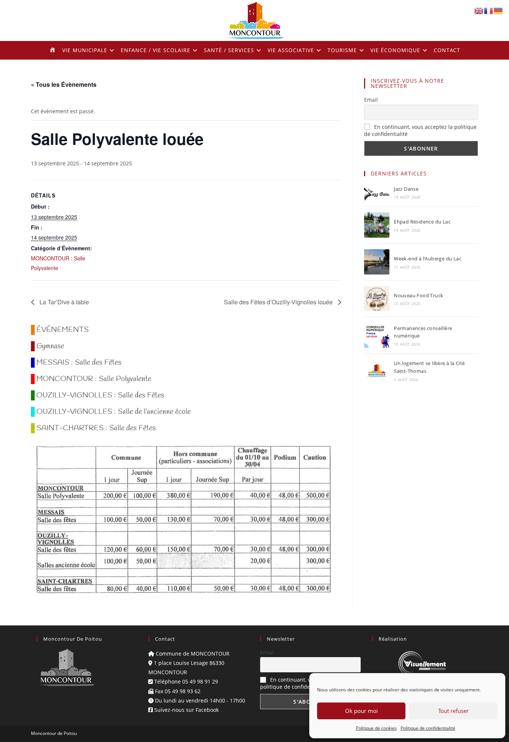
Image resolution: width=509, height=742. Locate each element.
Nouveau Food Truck (418, 295)
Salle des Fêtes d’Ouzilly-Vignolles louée (279, 302)
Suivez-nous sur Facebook (186, 709)
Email (371, 99)
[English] (479, 10)
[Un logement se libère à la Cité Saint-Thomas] (376, 370)
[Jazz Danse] (376, 192)
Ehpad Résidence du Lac (422, 221)
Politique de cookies (376, 728)
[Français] (489, 10)
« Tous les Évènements (64, 84)
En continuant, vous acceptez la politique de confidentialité (304, 683)
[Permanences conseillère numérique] (376, 335)
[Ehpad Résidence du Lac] (376, 225)
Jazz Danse (406, 189)
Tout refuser (453, 710)
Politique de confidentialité (428, 728)
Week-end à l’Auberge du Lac (427, 258)
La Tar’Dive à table (63, 302)
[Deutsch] (498, 10)
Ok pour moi (361, 710)
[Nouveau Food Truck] (376, 298)
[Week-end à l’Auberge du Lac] (376, 262)
